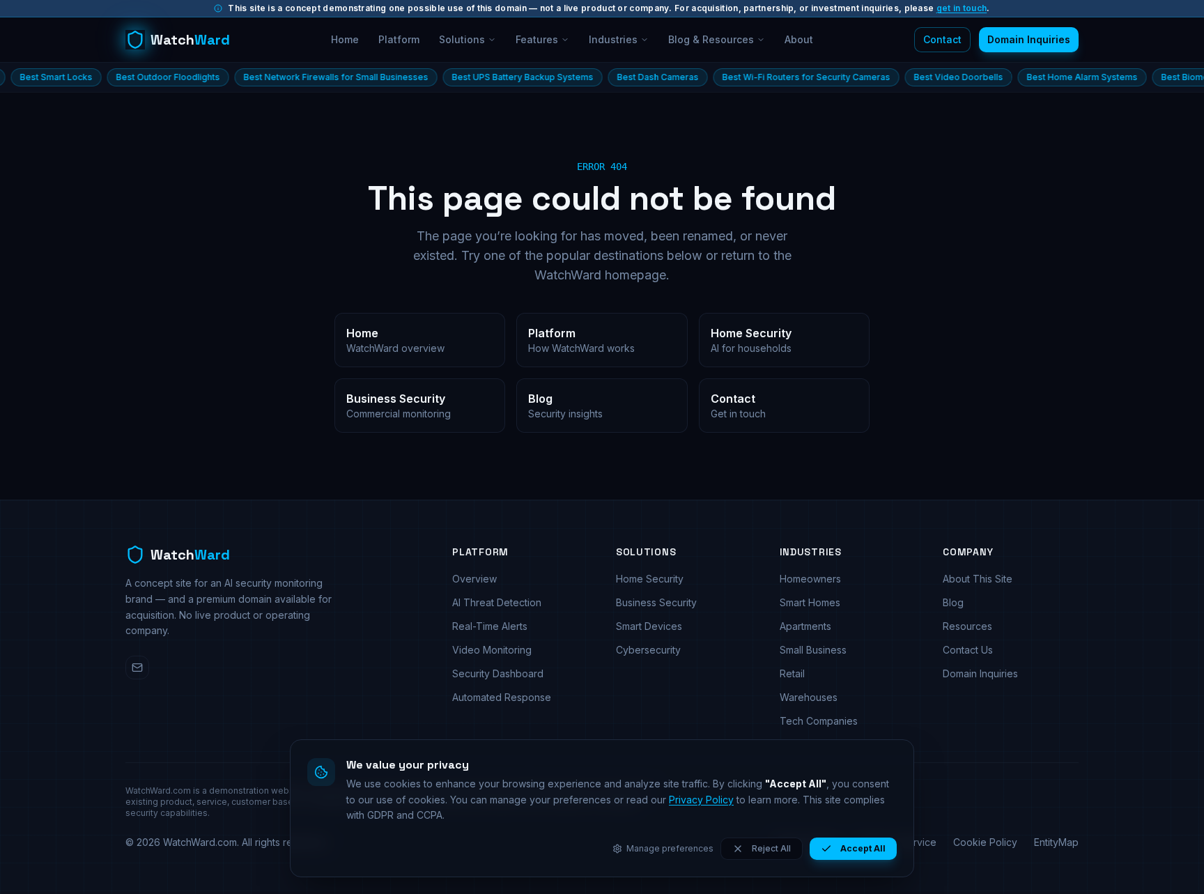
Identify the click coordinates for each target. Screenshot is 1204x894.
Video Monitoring (492, 650)
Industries (613, 39)
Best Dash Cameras (626, 77)
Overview (474, 579)
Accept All (863, 848)
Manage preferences (669, 848)
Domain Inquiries (1028, 39)
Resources (967, 626)
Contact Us (968, 650)
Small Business (813, 650)
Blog (953, 602)
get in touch (961, 8)
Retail (792, 673)
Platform (398, 39)
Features (537, 39)
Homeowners (810, 579)
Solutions (462, 39)
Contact (942, 39)
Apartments (805, 626)
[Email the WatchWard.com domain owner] (137, 667)
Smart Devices (649, 626)
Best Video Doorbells (927, 77)
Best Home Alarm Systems (1051, 77)
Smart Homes (810, 602)
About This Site (977, 579)
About (799, 39)
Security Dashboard (497, 673)
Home (345, 39)
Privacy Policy (701, 800)
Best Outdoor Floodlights (137, 77)
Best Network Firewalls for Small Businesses (305, 77)
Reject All (771, 848)
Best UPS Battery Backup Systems (491, 77)
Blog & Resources (711, 39)
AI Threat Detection (496, 602)
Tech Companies (819, 721)
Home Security (650, 579)
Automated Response (501, 697)
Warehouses (809, 697)
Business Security (656, 602)
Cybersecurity (648, 650)
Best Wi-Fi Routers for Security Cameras (775, 77)
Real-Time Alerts (489, 626)
